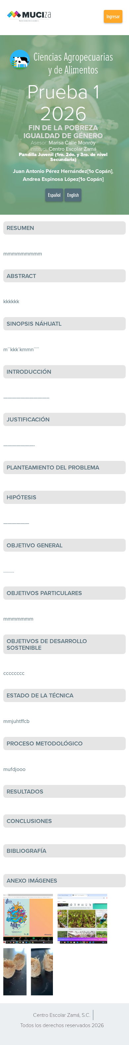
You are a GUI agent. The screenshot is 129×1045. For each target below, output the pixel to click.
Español (54, 194)
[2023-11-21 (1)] (28, 972)
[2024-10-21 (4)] (28, 919)
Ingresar (113, 16)
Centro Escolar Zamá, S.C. (61, 1014)
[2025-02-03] (82, 919)
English (73, 194)
